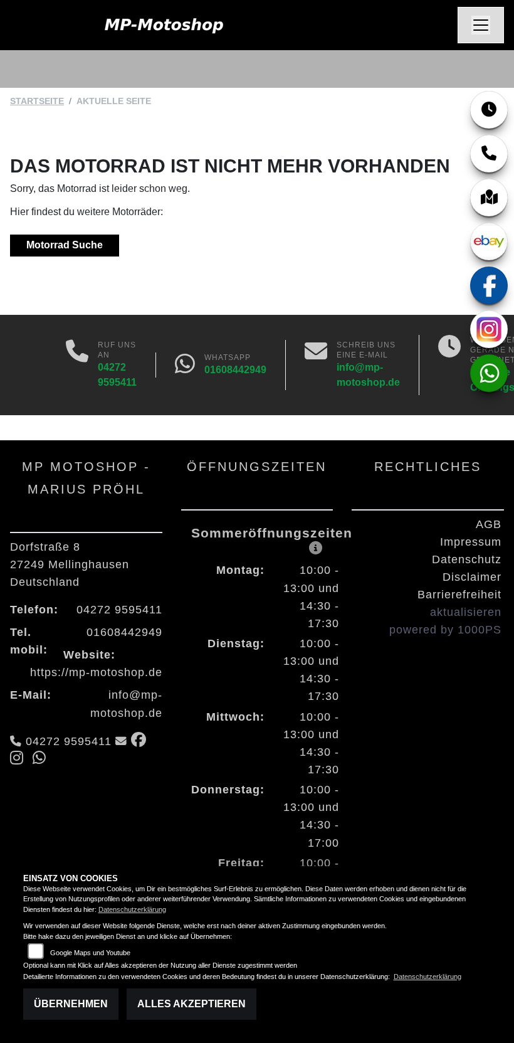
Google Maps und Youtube (90, 952)
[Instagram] (489, 329)
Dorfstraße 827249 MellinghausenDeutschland (69, 564)
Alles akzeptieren (191, 1003)
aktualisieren (465, 612)
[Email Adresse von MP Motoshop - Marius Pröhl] (121, 741)
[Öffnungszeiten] (489, 110)
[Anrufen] (77, 365)
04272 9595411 (119, 609)
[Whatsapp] (185, 365)
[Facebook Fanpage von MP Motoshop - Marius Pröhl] (141, 741)
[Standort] (489, 197)
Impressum (470, 542)
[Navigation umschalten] (481, 25)
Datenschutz (466, 559)
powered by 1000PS (445, 629)
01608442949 (235, 369)
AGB (488, 524)
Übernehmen (71, 1003)
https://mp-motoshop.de (96, 672)
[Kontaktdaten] (489, 153)
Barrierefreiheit (459, 594)
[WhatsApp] (489, 373)
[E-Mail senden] (316, 365)
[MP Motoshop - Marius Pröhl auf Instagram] (21, 759)
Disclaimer (472, 577)
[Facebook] (489, 285)
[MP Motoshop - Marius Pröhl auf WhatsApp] (42, 759)
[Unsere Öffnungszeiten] (449, 365)
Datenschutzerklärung (132, 909)
